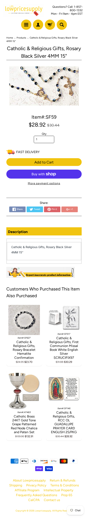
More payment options (44, 183)
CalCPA (34, 500)
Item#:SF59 (44, 117)
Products (21, 37)
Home (9, 37)
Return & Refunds (62, 480)
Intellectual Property (58, 490)
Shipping (15, 485)
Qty (44, 133)
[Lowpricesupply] (23, 10)
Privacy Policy (36, 485)
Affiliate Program (27, 490)
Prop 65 (66, 495)
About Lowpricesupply (29, 480)
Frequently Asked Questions (36, 495)
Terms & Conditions (64, 485)
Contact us (52, 500)
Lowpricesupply (43, 510)
